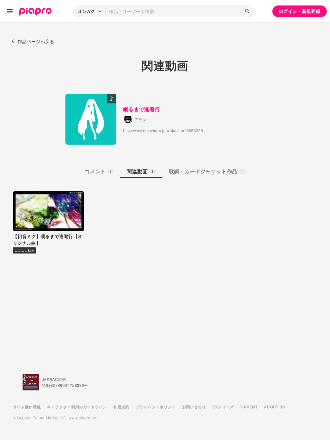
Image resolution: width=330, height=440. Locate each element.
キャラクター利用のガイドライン (77, 407)
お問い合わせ (194, 407)
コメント (98, 171)
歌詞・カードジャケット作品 (206, 171)
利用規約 (121, 407)
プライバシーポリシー (156, 407)
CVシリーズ (223, 407)
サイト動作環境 (27, 407)
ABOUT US (274, 407)
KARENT (248, 407)
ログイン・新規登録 (299, 11)
